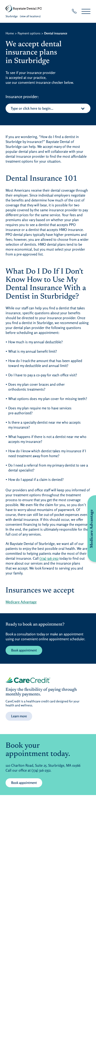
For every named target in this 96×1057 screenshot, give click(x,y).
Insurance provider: (22, 96)
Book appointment (24, 650)
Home (10, 33)
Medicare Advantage (21, 602)
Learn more (19, 716)
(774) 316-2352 (49, 558)
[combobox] (48, 108)
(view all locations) (30, 16)
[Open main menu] (85, 11)
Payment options (29, 33)
